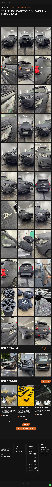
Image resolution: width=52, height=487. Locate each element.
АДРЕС (18, 446)
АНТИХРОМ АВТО (23, 408)
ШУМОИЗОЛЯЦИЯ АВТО (42, 408)
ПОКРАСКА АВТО (6, 408)
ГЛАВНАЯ (3, 7)
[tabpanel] (9, 365)
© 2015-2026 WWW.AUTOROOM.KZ (26, 483)
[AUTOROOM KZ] (5, 2)
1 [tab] (25, 419)
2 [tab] (26, 419)
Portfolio (8, 7)
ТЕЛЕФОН (2, 454)
